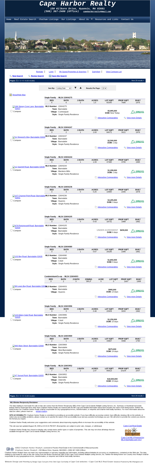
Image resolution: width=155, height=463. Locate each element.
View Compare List (114, 72)
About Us (84, 19)
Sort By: (51, 88)
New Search (17, 76)
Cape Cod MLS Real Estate (101, 462)
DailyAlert (96, 72)
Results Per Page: (93, 88)
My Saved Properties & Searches (72, 72)
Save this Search (59, 76)
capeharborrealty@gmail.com (97, 12)
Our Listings (68, 19)
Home (8, 19)
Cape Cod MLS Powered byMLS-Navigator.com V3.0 (132, 439)
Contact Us (127, 19)
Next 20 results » (138, 80)
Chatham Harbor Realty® (32, 448)
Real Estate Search (25, 19)
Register (39, 72)
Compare (17, 111)
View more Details (134, 118)
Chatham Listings (48, 19)
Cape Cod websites (79, 462)
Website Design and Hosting (17, 462)
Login (51, 72)
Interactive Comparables (108, 118)
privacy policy (41, 411)
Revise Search (37, 76)
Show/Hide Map (19, 95)
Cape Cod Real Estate (132, 426)
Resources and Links (106, 19)
